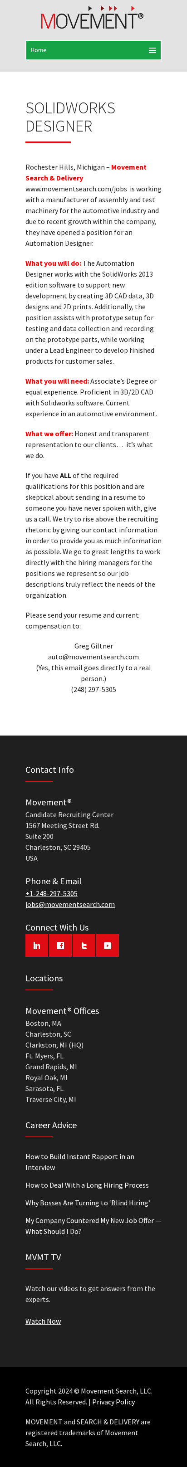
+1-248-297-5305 (51, 893)
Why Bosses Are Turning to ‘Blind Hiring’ (87, 1202)
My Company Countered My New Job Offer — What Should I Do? (93, 1226)
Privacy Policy (113, 1401)
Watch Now (43, 1321)
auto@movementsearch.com (93, 656)
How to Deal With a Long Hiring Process (87, 1184)
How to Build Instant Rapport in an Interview (79, 1162)
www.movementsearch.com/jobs (76, 188)
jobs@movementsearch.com (70, 904)
